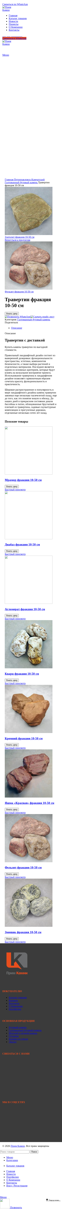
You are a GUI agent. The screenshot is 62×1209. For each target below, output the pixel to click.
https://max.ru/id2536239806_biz (19, 1137)
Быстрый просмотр (15, 489)
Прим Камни (18, 1146)
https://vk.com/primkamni (15, 1116)
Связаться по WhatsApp (15, 4)
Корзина (13, 1000)
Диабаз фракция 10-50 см (22, 544)
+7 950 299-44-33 (11, 1067)
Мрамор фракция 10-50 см (23, 480)
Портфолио (15, 1009)
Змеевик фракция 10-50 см (23, 932)
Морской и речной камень (23, 1033)
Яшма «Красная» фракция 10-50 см (29, 803)
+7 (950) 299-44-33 (12, 1)
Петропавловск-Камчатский (29, 179)
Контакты (14, 1003)
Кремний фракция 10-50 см (24, 738)
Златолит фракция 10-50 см (19, 237)
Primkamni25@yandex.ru (15, 1083)
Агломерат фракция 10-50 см (25, 609)
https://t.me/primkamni (13, 1127)
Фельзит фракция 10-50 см (19, 291)
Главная (9, 179)
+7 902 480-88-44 (11, 1070)
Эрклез (12, 1041)
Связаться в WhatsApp (14, 38)
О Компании (16, 1006)
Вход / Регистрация (16, 1185)
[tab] (34, 328)
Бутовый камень (18, 1027)
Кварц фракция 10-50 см (22, 673)
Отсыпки (14, 1036)
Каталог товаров (18, 997)
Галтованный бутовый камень (21, 182)
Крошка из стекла (18, 1039)
